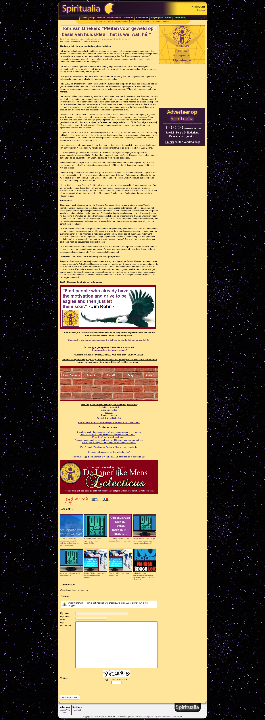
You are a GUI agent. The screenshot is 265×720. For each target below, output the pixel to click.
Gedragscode (148, 717)
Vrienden (157, 21)
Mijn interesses (122, 21)
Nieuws (84, 17)
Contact (77, 710)
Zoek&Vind (128, 17)
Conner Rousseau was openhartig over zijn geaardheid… (93, 541)
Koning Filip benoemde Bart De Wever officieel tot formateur (94, 575)
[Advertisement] (182, 85)
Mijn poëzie (136, 21)
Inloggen (201, 10)
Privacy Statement (135, 717)
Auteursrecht (177, 717)
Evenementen (142, 17)
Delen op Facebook (95, 498)
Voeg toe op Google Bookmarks (106, 498)
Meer (65, 712)
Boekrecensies (114, 17)
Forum (168, 17)
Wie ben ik (108, 21)
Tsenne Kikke (69, 41)
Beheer (166, 21)
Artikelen (101, 17)
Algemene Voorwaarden (162, 717)
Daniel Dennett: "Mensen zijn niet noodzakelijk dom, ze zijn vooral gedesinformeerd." (144, 541)
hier (146, 603)
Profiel (99, 21)
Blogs (92, 17)
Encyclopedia (156, 17)
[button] (70, 697)
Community (179, 17)
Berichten (147, 21)
